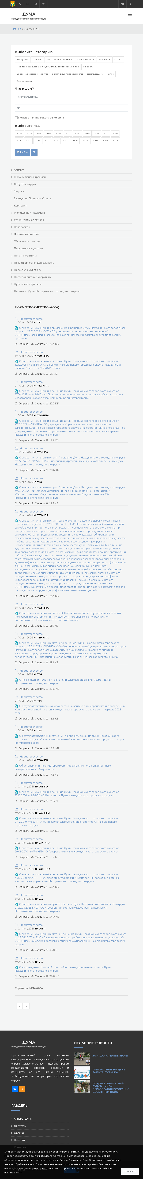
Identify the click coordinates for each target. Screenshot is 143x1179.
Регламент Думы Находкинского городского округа (47, 291)
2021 (68, 133)
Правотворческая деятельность (34, 262)
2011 (56, 140)
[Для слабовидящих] (43, 4)
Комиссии (20, 205)
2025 (29, 133)
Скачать (40, 344)
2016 (115, 133)
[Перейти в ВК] (122, 4)
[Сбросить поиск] (34, 152)
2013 (37, 140)
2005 (115, 140)
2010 (64, 140)
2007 (95, 140)
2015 (19, 140)
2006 (105, 140)
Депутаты (20, 1125)
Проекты (88, 66)
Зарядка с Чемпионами (110, 1055)
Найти (23, 152)
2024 (39, 133)
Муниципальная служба (29, 219)
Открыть (24, 344)
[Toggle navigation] (130, 16)
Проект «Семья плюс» (27, 269)
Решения (104, 59)
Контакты (37, 59)
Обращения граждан (27, 241)
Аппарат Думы (23, 1118)
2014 (28, 140)
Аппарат (19, 169)
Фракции (19, 1133)
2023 (48, 133)
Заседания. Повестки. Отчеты (32, 198)
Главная (16, 28)
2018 (96, 133)
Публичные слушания (28, 284)
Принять (129, 1171)
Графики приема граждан (30, 177)
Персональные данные (28, 248)
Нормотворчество (30, 318)
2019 (87, 133)
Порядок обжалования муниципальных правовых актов (48, 66)
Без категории (25, 81)
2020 (77, 133)
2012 (46, 140)
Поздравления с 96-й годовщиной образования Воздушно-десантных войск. (111, 1087)
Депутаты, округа (25, 184)
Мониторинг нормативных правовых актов (71, 59)
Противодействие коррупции (32, 277)
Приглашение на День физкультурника (108, 1071)
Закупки (19, 191)
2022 (58, 133)
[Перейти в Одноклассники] (130, 4)
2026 (19, 133)
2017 (106, 133)
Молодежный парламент (29, 212)
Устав (111, 73)
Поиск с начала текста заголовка (41, 117)
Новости (19, 1140)
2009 (75, 140)
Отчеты (118, 59)
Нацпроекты (22, 227)
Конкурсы (22, 59)
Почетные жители (25, 255)
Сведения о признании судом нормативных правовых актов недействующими (60, 73)
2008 (85, 140)
